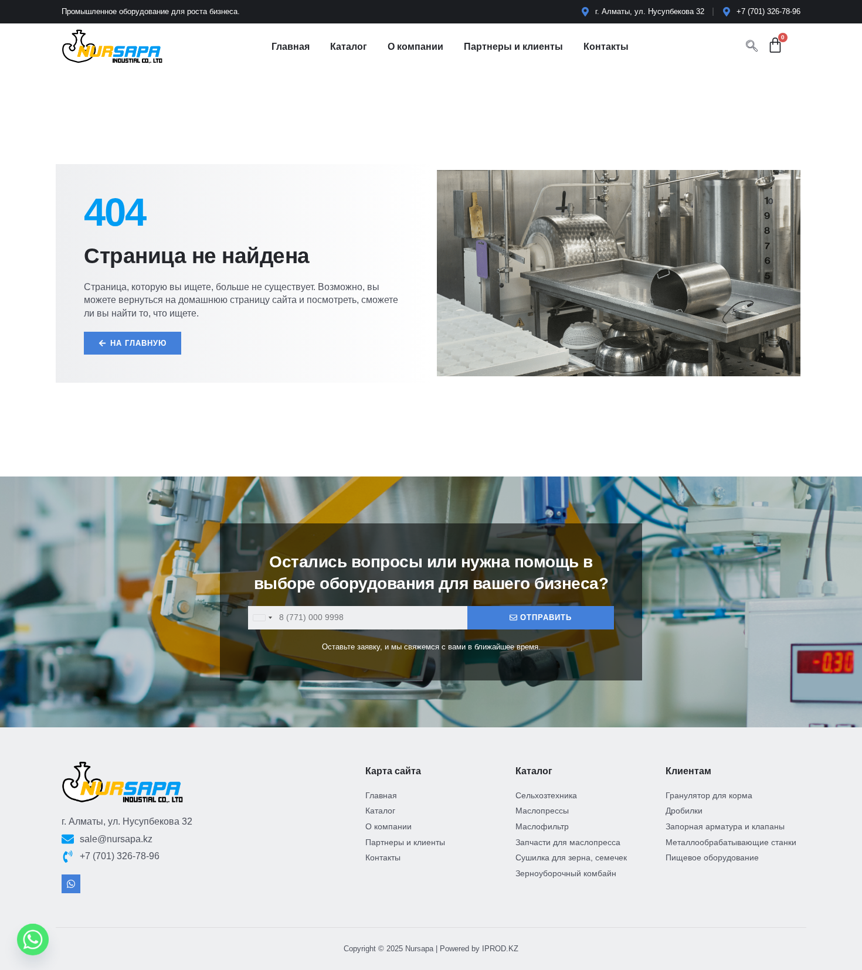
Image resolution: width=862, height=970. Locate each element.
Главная (291, 47)
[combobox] (262, 618)
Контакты (606, 47)
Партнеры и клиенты (513, 47)
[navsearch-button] (751, 47)
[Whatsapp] (71, 883)
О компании (415, 47)
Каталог (348, 47)
